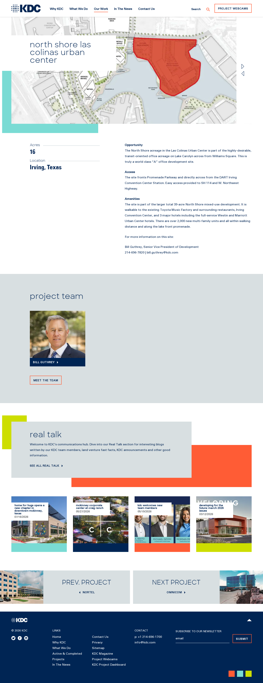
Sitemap (98, 648)
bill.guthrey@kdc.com (162, 252)
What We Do (61, 648)
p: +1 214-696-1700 (148, 636)
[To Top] (249, 620)
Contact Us (100, 636)
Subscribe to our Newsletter (198, 631)
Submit (242, 639)
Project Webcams (233, 8)
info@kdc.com (145, 642)
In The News (61, 664)
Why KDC (59, 642)
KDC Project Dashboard (109, 664)
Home (56, 636)
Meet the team (45, 380)
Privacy (97, 642)
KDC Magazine (102, 653)
